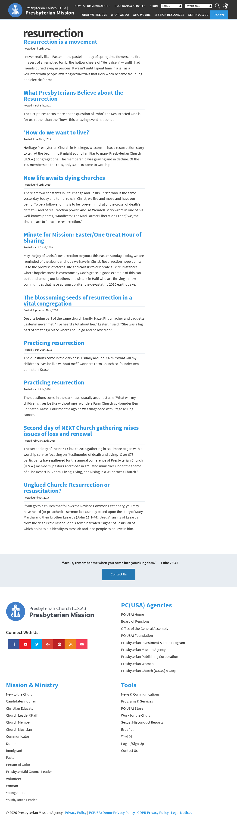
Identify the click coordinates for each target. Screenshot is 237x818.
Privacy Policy (76, 812)
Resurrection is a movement (60, 41)
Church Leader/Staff (21, 715)
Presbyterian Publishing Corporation (149, 656)
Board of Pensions (135, 621)
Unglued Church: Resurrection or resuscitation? (67, 487)
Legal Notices (181, 812)
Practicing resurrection (54, 343)
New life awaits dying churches (64, 177)
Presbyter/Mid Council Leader (29, 771)
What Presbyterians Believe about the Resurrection (73, 95)
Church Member (18, 722)
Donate (219, 14)
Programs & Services (130, 6)
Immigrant (14, 750)
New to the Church (20, 694)
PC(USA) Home (132, 614)
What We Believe (94, 14)
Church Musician (19, 729)
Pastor (11, 757)
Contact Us (119, 574)
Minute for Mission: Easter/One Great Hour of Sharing (82, 237)
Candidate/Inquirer (21, 701)
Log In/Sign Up (132, 743)
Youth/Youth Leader (21, 799)
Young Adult (15, 792)
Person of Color (18, 764)
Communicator (17, 736)
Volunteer (13, 778)
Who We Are (142, 14)
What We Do (120, 14)
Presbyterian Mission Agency (143, 649)
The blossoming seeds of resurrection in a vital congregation (78, 300)
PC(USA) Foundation (137, 635)
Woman (12, 785)
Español (127, 729)
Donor (11, 743)
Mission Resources (169, 14)
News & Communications (92, 6)
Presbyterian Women (137, 663)
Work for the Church (137, 715)
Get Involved (198, 14)
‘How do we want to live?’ (57, 132)
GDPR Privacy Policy (153, 812)
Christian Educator (20, 708)
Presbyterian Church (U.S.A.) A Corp (148, 670)
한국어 (126, 736)
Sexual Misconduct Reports (142, 722)
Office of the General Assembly (144, 628)
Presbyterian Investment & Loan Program (153, 642)
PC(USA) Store (132, 708)
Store (154, 6)
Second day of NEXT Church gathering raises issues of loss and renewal (81, 430)
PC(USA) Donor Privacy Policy (112, 812)
